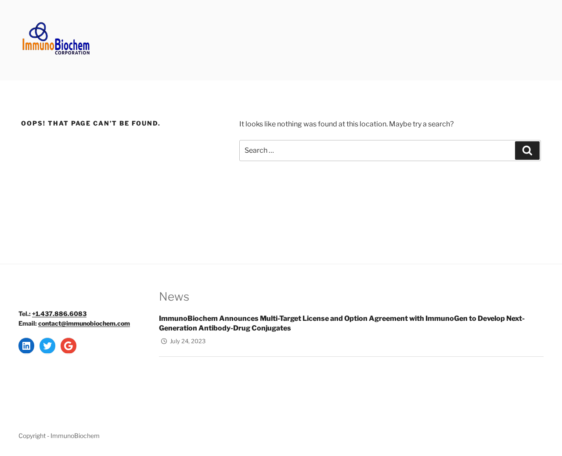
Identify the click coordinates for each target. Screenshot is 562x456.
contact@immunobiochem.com (84, 323)
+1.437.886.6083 (59, 313)
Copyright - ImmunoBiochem (59, 435)
